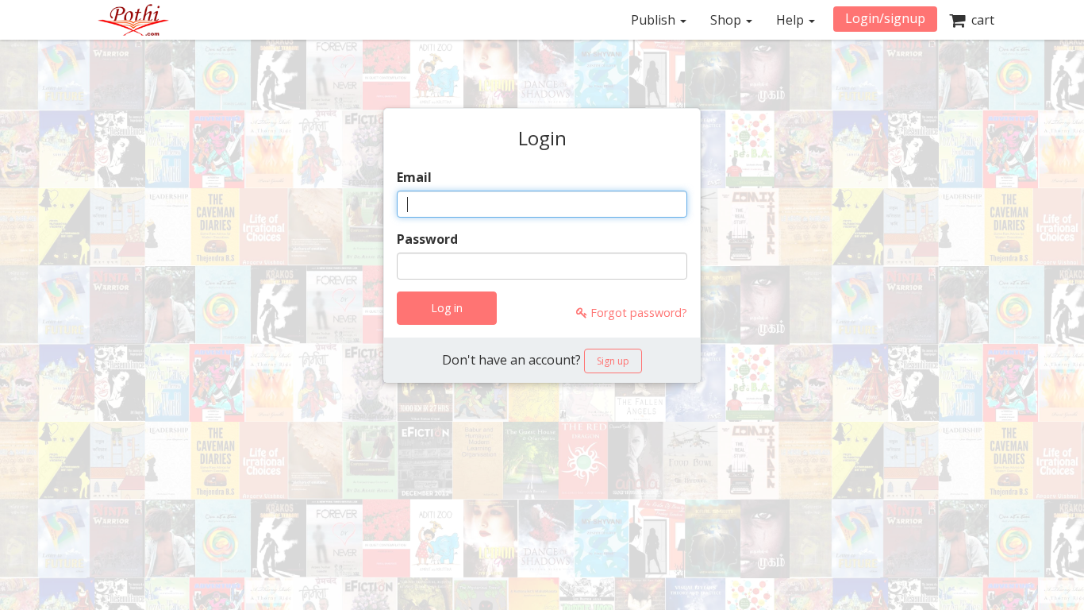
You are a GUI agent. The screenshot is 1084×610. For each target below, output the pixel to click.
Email (414, 177)
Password (427, 239)
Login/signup (885, 18)
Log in (447, 307)
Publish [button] (654, 20)
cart (979, 20)
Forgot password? (637, 312)
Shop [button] (727, 20)
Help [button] (791, 20)
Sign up (613, 361)
